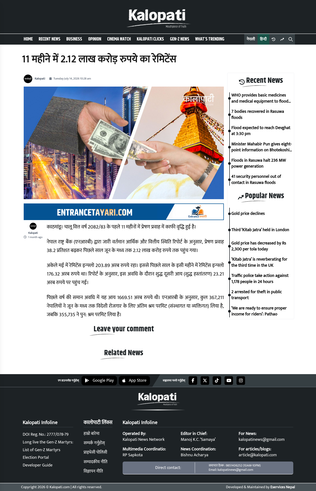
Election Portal (36, 457)
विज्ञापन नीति (93, 471)
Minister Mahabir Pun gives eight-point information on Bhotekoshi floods (261, 147)
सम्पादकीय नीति (95, 461)
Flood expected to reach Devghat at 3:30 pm (260, 131)
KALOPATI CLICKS (150, 39)
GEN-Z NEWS (179, 39)
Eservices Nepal (282, 487)
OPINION (94, 39)
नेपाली (251, 39)
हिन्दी (263, 39)
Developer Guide (38, 465)
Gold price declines (248, 214)
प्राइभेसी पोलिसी (95, 452)
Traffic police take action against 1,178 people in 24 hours (260, 279)
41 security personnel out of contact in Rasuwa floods (256, 180)
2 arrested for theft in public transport (256, 295)
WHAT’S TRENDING (209, 39)
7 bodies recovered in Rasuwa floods (257, 115)
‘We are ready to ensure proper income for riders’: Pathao (259, 311)
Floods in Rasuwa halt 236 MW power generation (258, 164)
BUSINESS (74, 39)
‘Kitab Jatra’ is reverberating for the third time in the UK (259, 263)
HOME (28, 39)
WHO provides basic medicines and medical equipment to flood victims (259, 99)
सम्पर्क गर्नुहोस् (94, 443)
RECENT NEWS (49, 39)
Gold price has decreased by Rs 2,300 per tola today (258, 246)
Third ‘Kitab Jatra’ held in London (260, 230)
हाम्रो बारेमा (91, 433)
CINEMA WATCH (119, 39)
